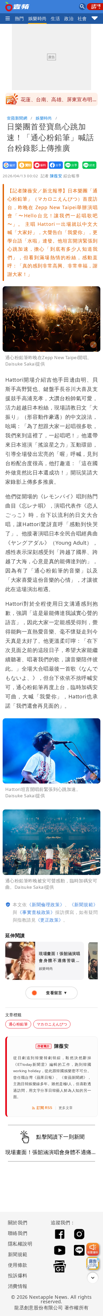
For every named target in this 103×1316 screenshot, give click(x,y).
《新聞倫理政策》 (46, 904)
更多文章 (66, 1108)
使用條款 (17, 1265)
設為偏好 (8, 168)
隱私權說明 (18, 1243)
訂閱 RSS (44, 1108)
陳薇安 (56, 175)
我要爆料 (39, 168)
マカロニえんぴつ (52, 1024)
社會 (82, 18)
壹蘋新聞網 (17, 118)
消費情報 (17, 1286)
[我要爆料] (92, 1249)
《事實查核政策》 (36, 912)
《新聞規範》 (83, 904)
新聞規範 (17, 1254)
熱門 (19, 18)
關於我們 (17, 1222)
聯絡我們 (17, 1233)
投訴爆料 (17, 1275)
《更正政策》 (49, 920)
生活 (55, 18)
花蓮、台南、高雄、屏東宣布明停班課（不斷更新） (59, 101)
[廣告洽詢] (92, 1263)
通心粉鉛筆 (18, 1024)
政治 (68, 18)
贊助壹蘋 (23, 168)
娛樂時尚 (37, 18)
